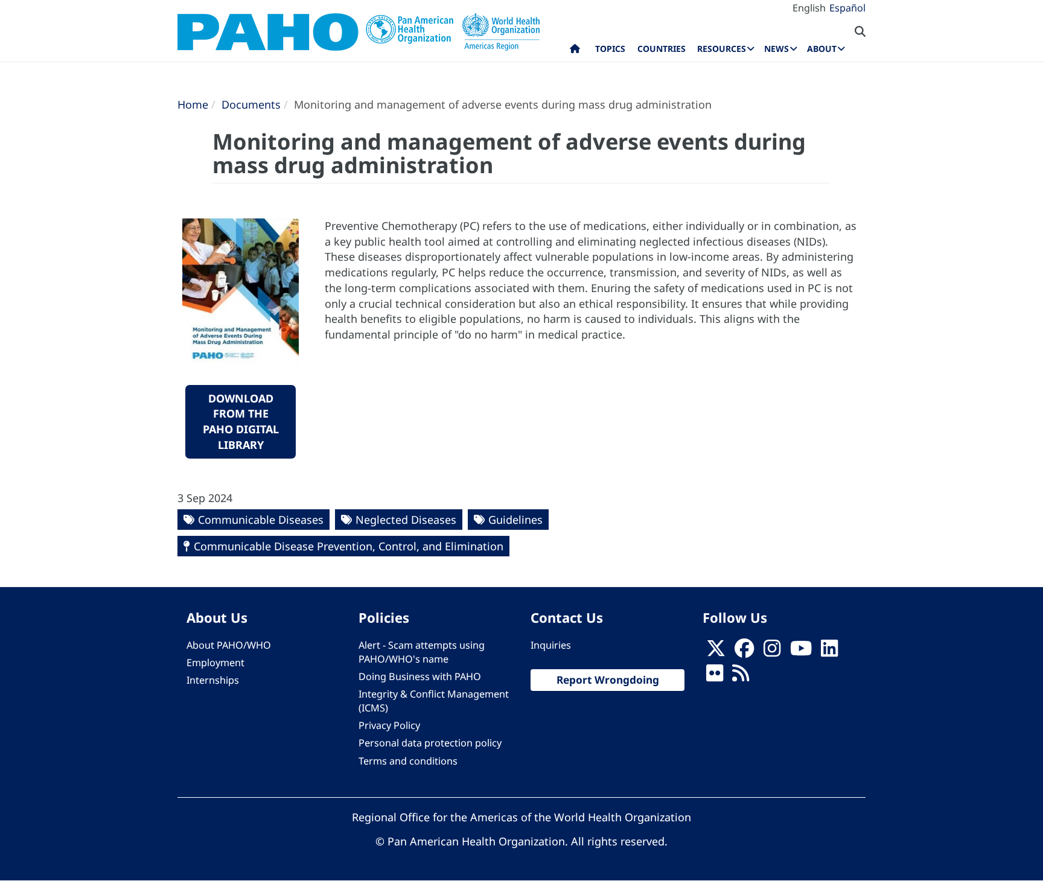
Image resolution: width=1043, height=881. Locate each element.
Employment (215, 662)
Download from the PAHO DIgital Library (241, 421)
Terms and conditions (408, 761)
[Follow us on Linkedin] (829, 651)
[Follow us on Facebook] (744, 651)
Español (847, 7)
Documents (251, 104)
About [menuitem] (822, 48)
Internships (213, 680)
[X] (716, 651)
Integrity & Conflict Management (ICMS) (434, 700)
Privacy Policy (389, 725)
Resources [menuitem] (721, 48)
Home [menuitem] (575, 51)
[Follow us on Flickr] (714, 676)
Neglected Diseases (406, 519)
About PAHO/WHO (229, 645)
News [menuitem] (776, 48)
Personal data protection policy (430, 742)
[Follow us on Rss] (740, 676)
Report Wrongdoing (608, 680)
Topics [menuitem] (610, 48)
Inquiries (551, 645)
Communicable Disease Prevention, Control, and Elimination (348, 546)
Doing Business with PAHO (420, 676)
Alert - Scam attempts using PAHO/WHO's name (422, 652)
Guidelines (515, 519)
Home (192, 104)
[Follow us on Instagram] (772, 651)
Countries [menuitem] (661, 48)
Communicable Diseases (261, 519)
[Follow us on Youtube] (801, 651)
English (809, 7)
